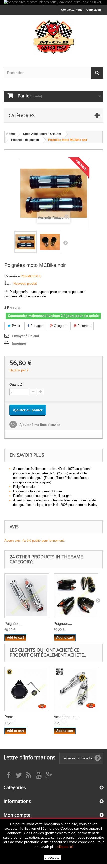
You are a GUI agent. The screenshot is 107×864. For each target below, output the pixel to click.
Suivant (65, 242)
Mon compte (17, 815)
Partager (36, 326)
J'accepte (52, 857)
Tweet (15, 326)
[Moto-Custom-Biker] (53, 36)
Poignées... (13, 623)
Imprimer (19, 343)
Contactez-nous (71, 9)
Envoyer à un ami (25, 336)
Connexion (93, 9)
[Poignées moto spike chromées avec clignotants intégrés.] (26, 595)
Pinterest (83, 326)
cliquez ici (65, 847)
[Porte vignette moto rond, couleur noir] (26, 689)
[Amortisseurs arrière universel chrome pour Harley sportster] (76, 689)
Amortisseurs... (66, 717)
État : (8, 283)
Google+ (59, 326)
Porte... (10, 717)
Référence (12, 276)
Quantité (15, 384)
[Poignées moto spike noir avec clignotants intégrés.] (76, 595)
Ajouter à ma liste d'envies (39, 425)
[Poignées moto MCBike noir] (25, 242)
